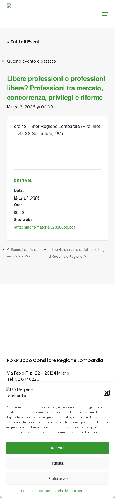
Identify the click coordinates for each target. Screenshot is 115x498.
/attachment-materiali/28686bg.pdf (44, 227)
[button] (106, 393)
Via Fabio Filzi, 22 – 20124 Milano (38, 373)
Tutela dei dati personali (72, 491)
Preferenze (57, 478)
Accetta (57, 447)
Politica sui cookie (35, 491)
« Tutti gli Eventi (23, 41)
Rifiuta (57, 463)
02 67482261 (27, 379)
